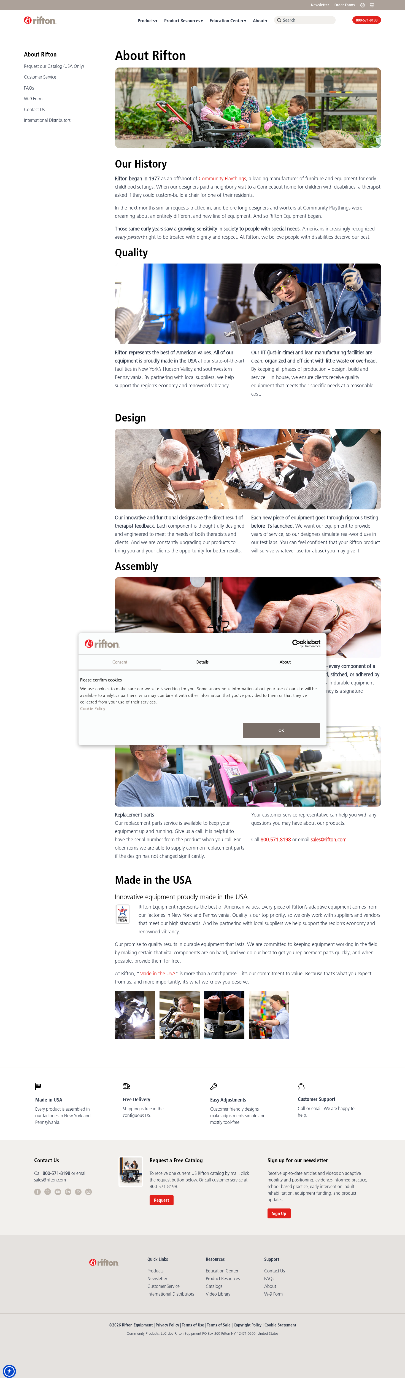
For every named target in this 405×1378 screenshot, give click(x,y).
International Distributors (47, 120)
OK (281, 730)
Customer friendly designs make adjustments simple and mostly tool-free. (238, 1115)
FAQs (29, 88)
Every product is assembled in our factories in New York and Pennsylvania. (63, 1115)
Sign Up (279, 1213)
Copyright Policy (247, 1325)
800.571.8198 (276, 840)
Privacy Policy (167, 1325)
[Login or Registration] (364, 5)
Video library (218, 1294)
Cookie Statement (280, 1325)
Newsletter (320, 4)
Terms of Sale (219, 1325)
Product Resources (182, 20)
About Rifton (40, 54)
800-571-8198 (366, 20)
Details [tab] (202, 661)
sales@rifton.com (329, 840)
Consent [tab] (119, 661)
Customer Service (40, 77)
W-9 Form (33, 98)
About (259, 20)
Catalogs (214, 1286)
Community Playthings (222, 179)
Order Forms (344, 4)
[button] (9, 1371)
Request (161, 1200)
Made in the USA (157, 974)
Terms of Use (193, 1325)
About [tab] (285, 661)
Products (146, 20)
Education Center (227, 20)
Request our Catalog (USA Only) (54, 66)
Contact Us (34, 109)
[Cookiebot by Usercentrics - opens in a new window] (296, 644)
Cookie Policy (93, 708)
